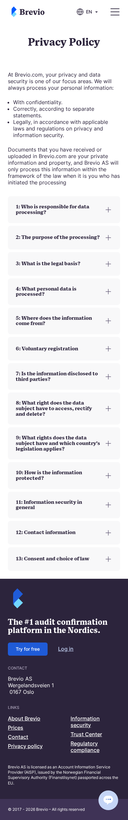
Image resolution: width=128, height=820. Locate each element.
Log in (66, 648)
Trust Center (86, 734)
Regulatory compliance (85, 746)
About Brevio (24, 718)
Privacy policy (25, 746)
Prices (15, 727)
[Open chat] (108, 800)
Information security (85, 721)
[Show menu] (115, 12)
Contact (18, 737)
